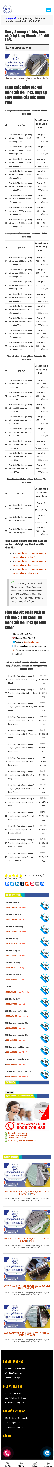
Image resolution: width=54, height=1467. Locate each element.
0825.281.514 (11, 944)
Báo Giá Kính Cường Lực (14, 1403)
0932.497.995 (11, 1004)
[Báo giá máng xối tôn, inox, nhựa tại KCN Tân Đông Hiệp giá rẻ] (27, 1317)
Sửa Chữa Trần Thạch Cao (15, 1398)
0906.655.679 (11, 1064)
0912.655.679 (11, 1028)
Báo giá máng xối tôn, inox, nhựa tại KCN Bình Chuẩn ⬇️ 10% (27, 1240)
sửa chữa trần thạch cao (15, 1369)
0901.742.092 (11, 956)
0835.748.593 (11, 932)
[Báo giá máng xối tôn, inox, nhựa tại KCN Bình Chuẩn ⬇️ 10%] (27, 1223)
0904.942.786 (11, 1040)
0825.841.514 (11, 992)
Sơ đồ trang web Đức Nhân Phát (22, 1140)
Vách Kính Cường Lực (13, 1373)
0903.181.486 (11, 1016)
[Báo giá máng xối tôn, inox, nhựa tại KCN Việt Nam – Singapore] (27, 1270)
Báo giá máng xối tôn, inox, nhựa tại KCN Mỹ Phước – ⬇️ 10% (27, 1193)
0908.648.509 (11, 980)
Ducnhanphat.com (31, 642)
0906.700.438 (11, 907)
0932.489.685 (11, 1076)
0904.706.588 (11, 919)
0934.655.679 (11, 1052)
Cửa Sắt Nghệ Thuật (13, 1423)
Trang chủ (11, 18)
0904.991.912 (11, 968)
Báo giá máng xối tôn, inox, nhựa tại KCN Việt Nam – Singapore (27, 1287)
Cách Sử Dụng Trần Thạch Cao (17, 1418)
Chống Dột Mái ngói (12, 1378)
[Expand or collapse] (46, 48)
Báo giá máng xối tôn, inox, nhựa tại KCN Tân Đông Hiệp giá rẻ (27, 1334)
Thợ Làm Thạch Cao (13, 1393)
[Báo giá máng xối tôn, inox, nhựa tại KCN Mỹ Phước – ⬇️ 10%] (27, 1176)
